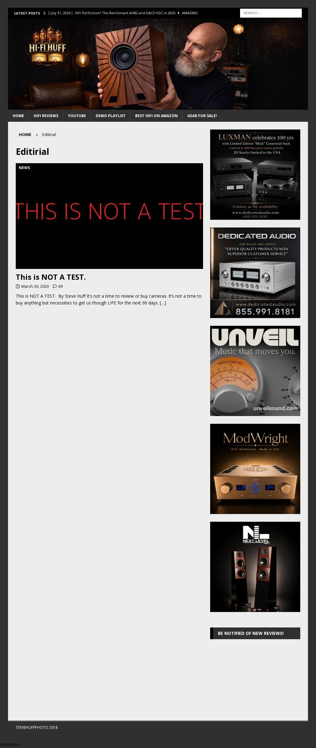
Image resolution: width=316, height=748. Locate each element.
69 (60, 286)
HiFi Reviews (46, 115)
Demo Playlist (111, 115)
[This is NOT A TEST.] (109, 216)
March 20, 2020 (35, 286)
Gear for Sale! (202, 115)
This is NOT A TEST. (51, 277)
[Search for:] (271, 12)
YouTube (77, 115)
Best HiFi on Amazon (156, 115)
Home (18, 115)
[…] (163, 303)
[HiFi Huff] (158, 106)
